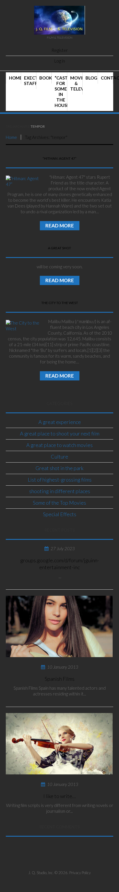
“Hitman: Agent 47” (59, 158)
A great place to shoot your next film (59, 433)
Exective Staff (30, 80)
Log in (59, 60)
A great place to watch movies (59, 445)
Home (15, 77)
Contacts (107, 77)
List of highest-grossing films (60, 479)
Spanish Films (60, 679)
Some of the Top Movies (59, 502)
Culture (59, 456)
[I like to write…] (59, 743)
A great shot (59, 248)
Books (45, 77)
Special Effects (59, 514)
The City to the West (59, 303)
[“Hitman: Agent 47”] (23, 181)
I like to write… (59, 796)
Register (59, 50)
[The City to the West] (23, 325)
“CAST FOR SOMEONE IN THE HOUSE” (61, 91)
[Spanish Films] (59, 626)
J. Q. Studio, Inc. (41, 872)
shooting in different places (59, 491)
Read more (59, 225)
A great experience (59, 422)
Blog (91, 77)
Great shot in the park (59, 468)
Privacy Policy (80, 872)
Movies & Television (76, 83)
